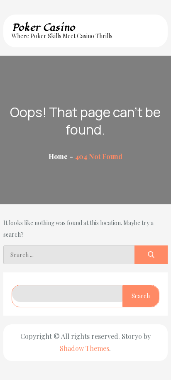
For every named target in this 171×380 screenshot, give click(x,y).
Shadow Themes (84, 348)
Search (141, 296)
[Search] (151, 254)
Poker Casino (43, 27)
